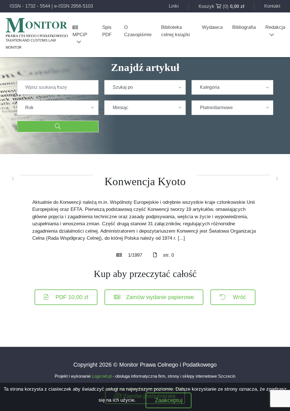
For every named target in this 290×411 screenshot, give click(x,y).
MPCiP (79, 34)
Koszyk (206, 6)
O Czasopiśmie (138, 31)
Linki (174, 6)
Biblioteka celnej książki (175, 31)
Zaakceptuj (168, 400)
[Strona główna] (37, 27)
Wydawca (212, 27)
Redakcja (275, 27)
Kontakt (272, 6)
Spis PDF (107, 31)
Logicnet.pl (102, 376)
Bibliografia (244, 27)
